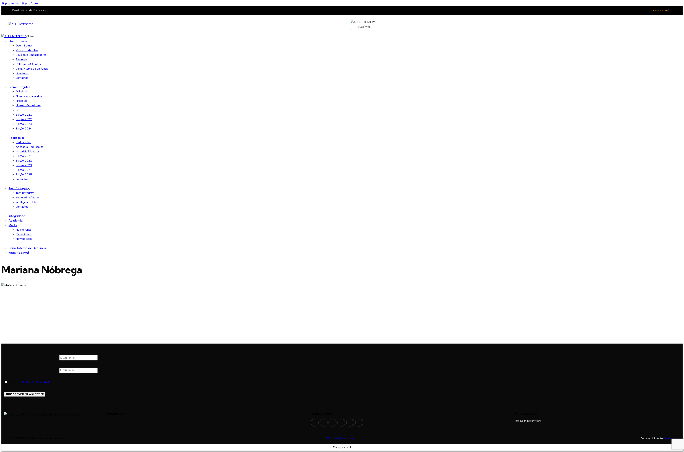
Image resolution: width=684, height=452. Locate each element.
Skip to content (11, 4)
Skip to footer (30, 4)
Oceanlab (669, 438)
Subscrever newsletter (25, 394)
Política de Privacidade (36, 382)
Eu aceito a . (29, 382)
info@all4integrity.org (528, 421)
